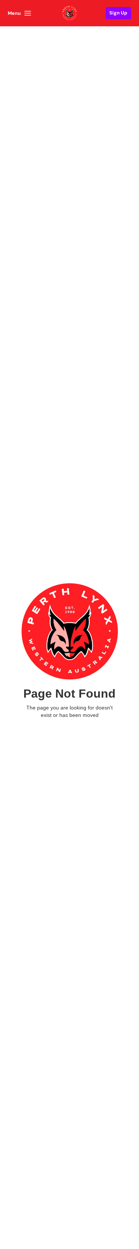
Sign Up (118, 13)
